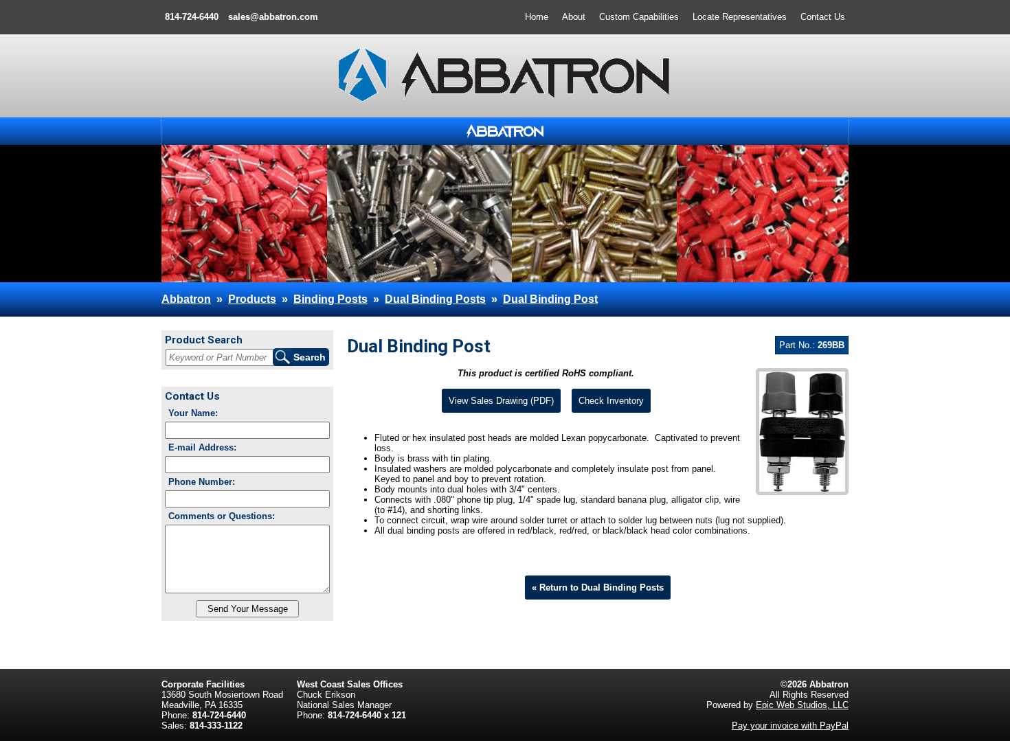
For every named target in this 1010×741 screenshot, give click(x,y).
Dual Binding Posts (435, 299)
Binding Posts (330, 299)
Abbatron (186, 299)
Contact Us (822, 17)
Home (536, 17)
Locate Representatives (740, 17)
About (573, 17)
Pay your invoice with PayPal (790, 725)
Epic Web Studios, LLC (802, 705)
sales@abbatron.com (273, 17)
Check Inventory (611, 401)
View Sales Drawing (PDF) (501, 401)
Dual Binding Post (550, 299)
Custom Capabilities (639, 17)
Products (252, 299)
